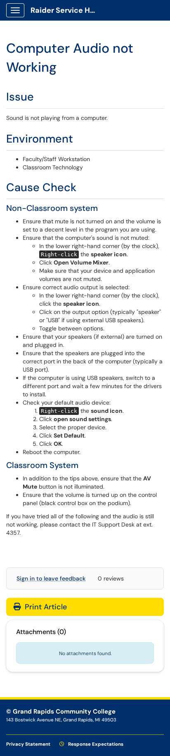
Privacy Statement (28, 744)
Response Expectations (95, 744)
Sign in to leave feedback (51, 578)
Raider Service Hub (65, 10)
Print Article (45, 607)
